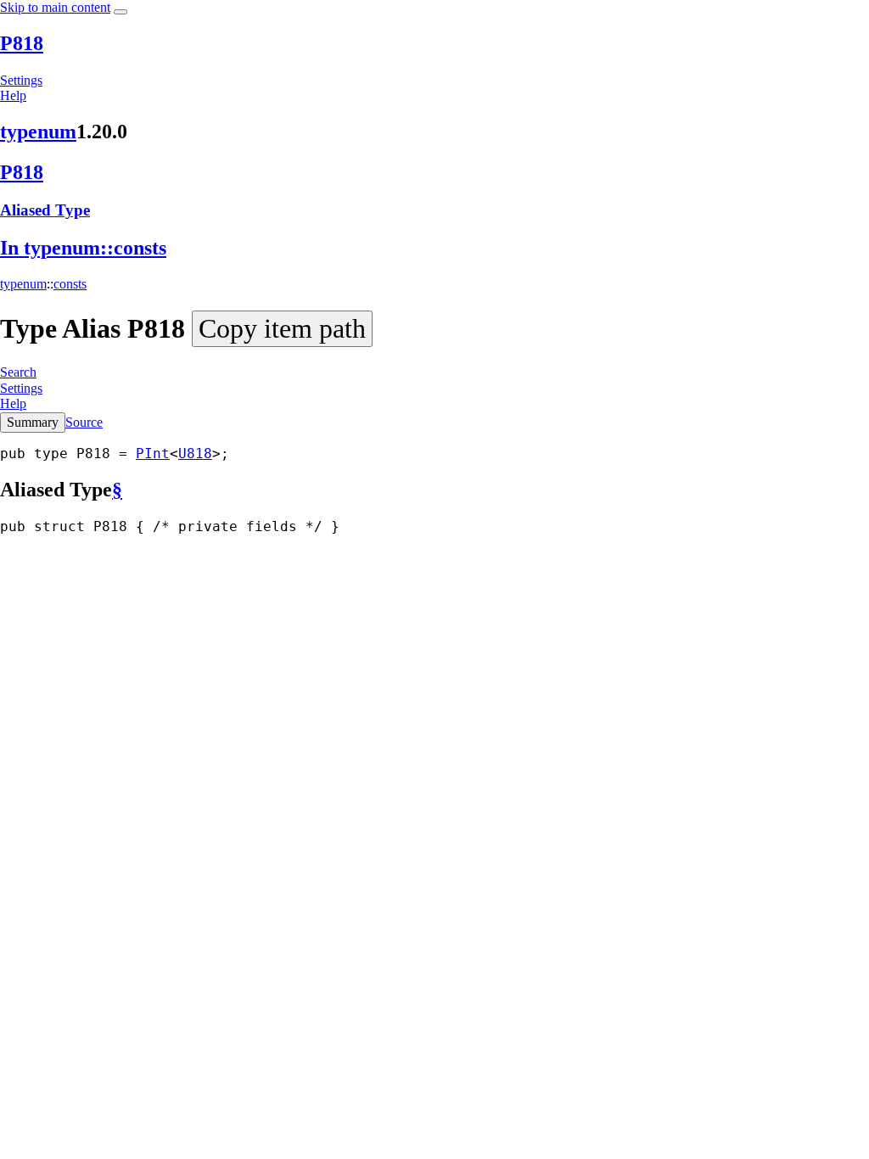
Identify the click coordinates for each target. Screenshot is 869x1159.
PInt (153, 453)
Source (84, 422)
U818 (195, 453)
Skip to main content (55, 7)
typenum (38, 131)
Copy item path (282, 328)
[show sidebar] (120, 11)
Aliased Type (45, 210)
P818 (21, 43)
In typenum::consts (83, 248)
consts (70, 284)
